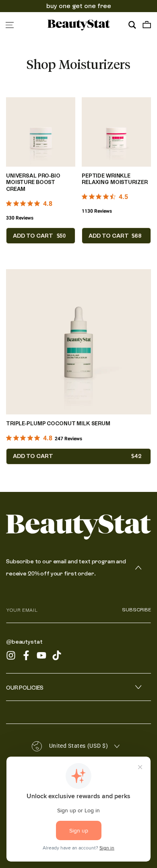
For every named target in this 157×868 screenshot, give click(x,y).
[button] (132, 25)
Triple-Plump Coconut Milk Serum (58, 423)
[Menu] (9, 25)
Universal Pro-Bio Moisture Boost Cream (33, 182)
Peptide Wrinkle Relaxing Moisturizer (114, 179)
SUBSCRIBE (136, 610)
